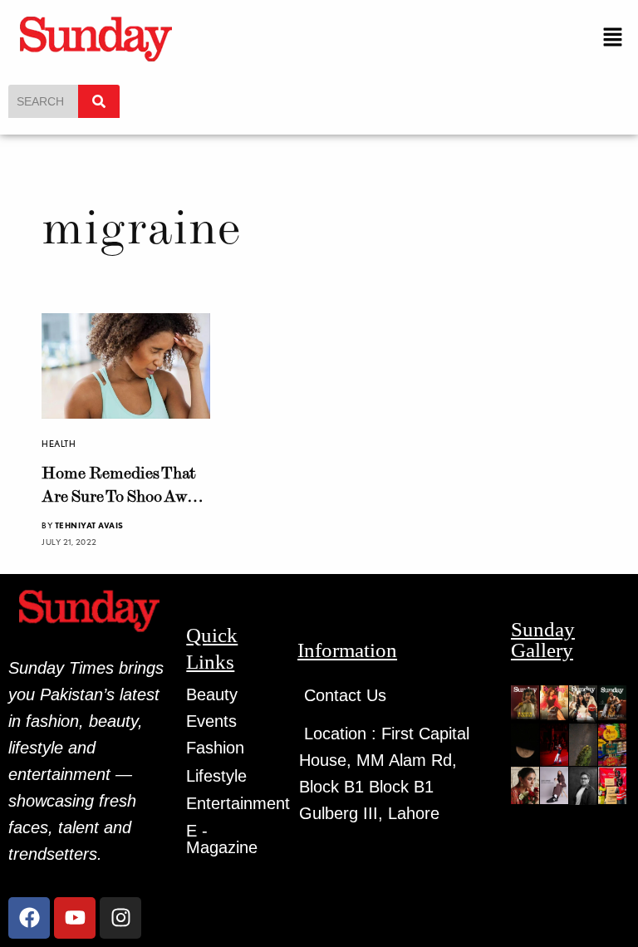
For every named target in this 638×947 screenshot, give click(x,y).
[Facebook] (29, 918)
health (59, 443)
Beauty (212, 694)
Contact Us (345, 695)
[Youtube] (75, 918)
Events (211, 721)
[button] (613, 38)
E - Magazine (222, 839)
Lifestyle (216, 776)
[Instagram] (120, 918)
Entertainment (238, 803)
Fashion (215, 747)
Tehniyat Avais (89, 525)
